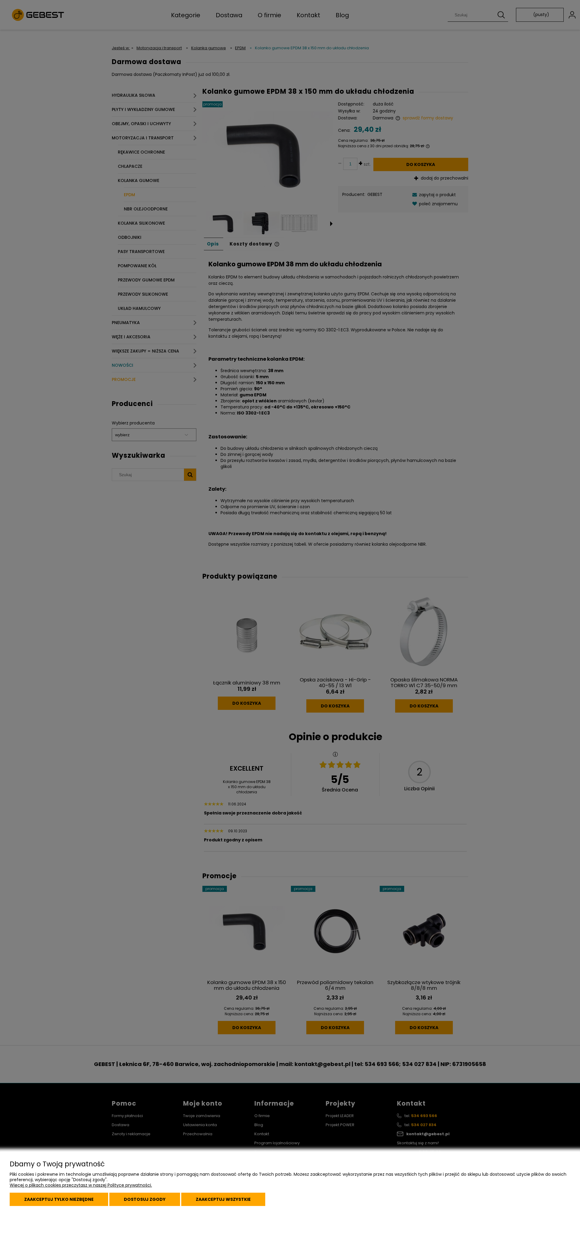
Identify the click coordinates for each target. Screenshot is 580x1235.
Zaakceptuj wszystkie (223, 1199)
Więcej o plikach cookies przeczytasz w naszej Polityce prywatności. (81, 1185)
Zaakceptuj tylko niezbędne (59, 1199)
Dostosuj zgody (145, 1199)
